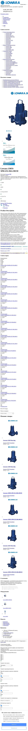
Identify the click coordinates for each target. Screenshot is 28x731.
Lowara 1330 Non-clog (9, 466)
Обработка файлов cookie (8, 589)
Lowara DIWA (9, 55)
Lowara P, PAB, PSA (10, 36)
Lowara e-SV (8, 46)
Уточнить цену (4, 271)
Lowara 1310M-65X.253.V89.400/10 (8, 393)
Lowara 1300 (8, 52)
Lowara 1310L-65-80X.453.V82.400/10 (9, 279)
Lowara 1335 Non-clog (9, 545)
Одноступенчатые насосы (9, 32)
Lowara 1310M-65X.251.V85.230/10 (8, 357)
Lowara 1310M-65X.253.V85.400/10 (8, 365)
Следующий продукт (5, 244)
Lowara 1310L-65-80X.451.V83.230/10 (9, 286)
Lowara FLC (8, 67)
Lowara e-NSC (9, 33)
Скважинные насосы (7, 70)
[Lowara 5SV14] (5, 613)
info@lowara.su (6, 635)
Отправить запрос (5, 14)
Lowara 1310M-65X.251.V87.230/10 (8, 372)
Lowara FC (8, 68)
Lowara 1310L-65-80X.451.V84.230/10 (9, 300)
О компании (6, 17)
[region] (14, 720)
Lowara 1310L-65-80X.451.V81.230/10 (9, 343)
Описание (5, 207)
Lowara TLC (8, 66)
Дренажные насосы (7, 51)
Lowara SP (8, 43)
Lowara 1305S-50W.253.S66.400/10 (12, 519)
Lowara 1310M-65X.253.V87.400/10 (8, 379)
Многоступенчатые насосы (9, 45)
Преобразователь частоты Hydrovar (11, 79)
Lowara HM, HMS (10, 49)
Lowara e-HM (9, 47)
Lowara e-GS (8, 72)
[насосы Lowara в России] (10, 4)
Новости (5, 22)
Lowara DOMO (9, 53)
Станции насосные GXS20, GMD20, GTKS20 (13, 87)
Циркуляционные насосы (8, 59)
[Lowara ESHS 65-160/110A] (5, 597)
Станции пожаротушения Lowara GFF (11, 82)
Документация (6, 19)
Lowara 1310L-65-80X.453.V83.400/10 (9, 293)
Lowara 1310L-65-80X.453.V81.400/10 (9, 265)
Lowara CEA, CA (9, 35)
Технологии (5, 625)
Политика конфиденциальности (10, 586)
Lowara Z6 (8, 73)
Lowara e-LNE (9, 60)
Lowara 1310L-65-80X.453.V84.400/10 (9, 308)
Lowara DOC (8, 54)
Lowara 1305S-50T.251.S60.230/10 (12, 493)
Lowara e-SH (8, 34)
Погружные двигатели (11, 74)
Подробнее (9, 203)
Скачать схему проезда (8, 632)
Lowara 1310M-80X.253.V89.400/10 (8, 322)
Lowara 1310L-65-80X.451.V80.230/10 (9, 329)
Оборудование (6, 624)
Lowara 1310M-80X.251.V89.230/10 (8, 315)
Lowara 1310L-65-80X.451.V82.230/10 (9, 272)
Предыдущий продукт (6, 242)
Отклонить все (14, 728)
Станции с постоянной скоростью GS (11, 83)
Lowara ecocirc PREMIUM (11, 62)
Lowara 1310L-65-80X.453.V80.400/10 (9, 336)
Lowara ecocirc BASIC (10, 61)
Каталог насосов (6, 18)
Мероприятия (6, 623)
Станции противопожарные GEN (10, 85)
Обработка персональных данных (10, 587)
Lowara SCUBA (9, 71)
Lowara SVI (8, 48)
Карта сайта (3, 642)
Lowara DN (8, 58)
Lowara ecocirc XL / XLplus (12, 65)
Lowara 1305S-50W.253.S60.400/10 (12, 572)
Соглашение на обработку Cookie (12, 721)
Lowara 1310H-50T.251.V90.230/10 (8, 400)
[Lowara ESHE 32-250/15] (5, 605)
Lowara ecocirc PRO (10, 64)
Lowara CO (8, 39)
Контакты (5, 23)
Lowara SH (8, 42)
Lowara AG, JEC (9, 40)
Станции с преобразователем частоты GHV (13, 81)
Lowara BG (8, 38)
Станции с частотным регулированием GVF (13, 84)
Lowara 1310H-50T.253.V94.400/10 (8, 350)
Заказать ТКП (4, 203)
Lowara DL (8, 57)
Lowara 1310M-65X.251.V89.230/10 (8, 386)
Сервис (4, 20)
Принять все (14, 724)
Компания (5, 621)
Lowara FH (8, 41)
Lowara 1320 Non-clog (9, 440)
